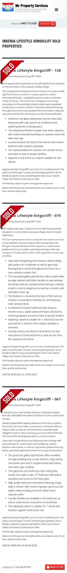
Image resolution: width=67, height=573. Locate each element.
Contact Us (7, 567)
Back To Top (57, 567)
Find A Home (45, 24)
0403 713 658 (29, 23)
